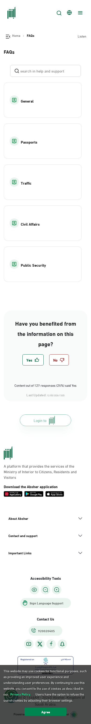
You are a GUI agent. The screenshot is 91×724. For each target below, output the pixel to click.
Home (16, 35)
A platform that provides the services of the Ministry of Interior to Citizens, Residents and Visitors (40, 471)
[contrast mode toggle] (34, 590)
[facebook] (51, 644)
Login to (40, 420)
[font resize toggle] (45, 590)
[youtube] (29, 644)
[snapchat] (62, 644)
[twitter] (40, 644)
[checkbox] (33, 359)
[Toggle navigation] (79, 13)
